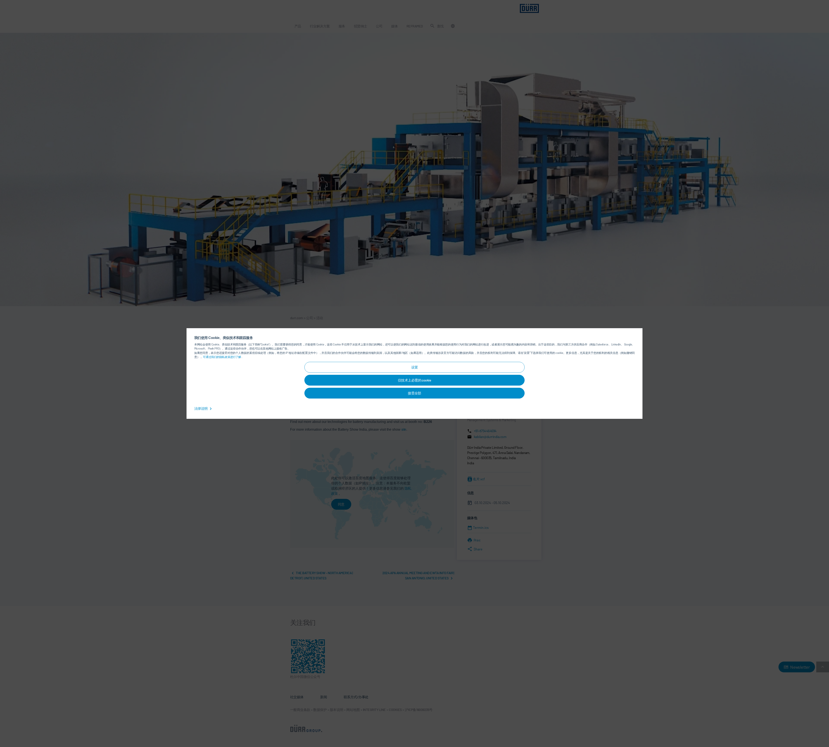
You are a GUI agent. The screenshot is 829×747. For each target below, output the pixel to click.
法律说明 (201, 408)
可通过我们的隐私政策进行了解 (222, 357)
